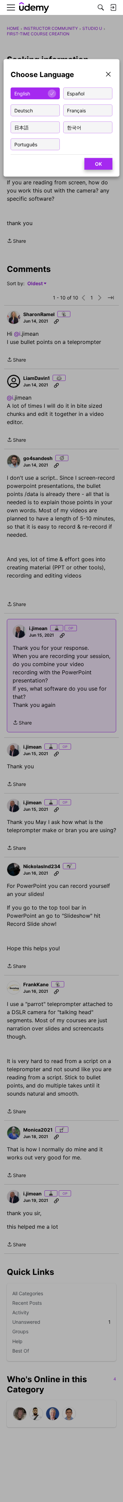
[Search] (101, 7)
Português (25, 144)
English (22, 93)
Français (76, 110)
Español (75, 93)
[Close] (108, 74)
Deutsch (23, 110)
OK (98, 164)
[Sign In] (113, 7)
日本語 (21, 127)
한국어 (74, 127)
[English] (34, 7)
